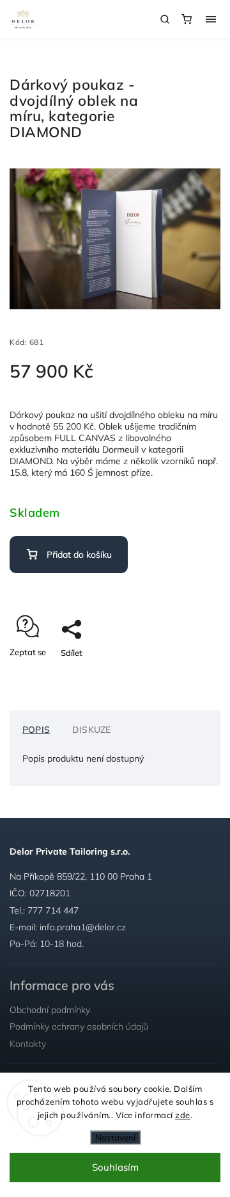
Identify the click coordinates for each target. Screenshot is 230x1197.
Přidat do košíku (79, 554)
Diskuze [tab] (91, 729)
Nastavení (115, 1137)
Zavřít (189, 675)
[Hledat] (164, 19)
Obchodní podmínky (50, 1010)
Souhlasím (115, 1167)
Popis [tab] (36, 729)
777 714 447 (53, 910)
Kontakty (28, 1044)
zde (182, 1115)
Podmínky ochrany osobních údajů (79, 1026)
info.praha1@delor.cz (83, 927)
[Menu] (211, 19)
